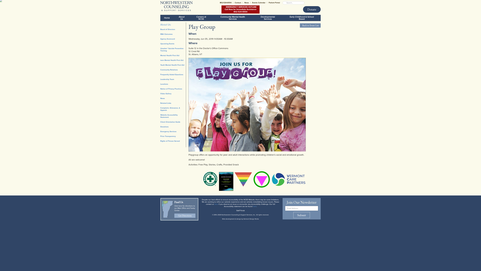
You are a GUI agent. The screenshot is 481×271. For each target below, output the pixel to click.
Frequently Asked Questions (171, 75)
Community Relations (169, 70)
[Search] (284, 2)
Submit (301, 215)
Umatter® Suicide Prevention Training (172, 49)
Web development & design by (240, 219)
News (246, 3)
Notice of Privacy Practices (171, 89)
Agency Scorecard (167, 39)
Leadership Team (167, 79)
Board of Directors (167, 29)
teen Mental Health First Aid (171, 60)
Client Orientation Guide (170, 122)
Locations (164, 84)
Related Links (165, 103)
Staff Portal (240, 211)
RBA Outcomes (166, 34)
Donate (311, 9)
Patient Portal (274, 3)
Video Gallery (165, 94)
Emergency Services (168, 131)
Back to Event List (310, 25)
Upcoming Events (167, 44)
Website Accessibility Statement (169, 116)
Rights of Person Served (170, 141)
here (216, 204)
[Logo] (176, 6)
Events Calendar (258, 3)
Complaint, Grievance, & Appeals (170, 109)
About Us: (165, 25)
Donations (164, 127)
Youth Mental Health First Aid (172, 65)
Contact (238, 3)
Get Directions (185, 215)
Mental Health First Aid (169, 55)
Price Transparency (168, 136)
